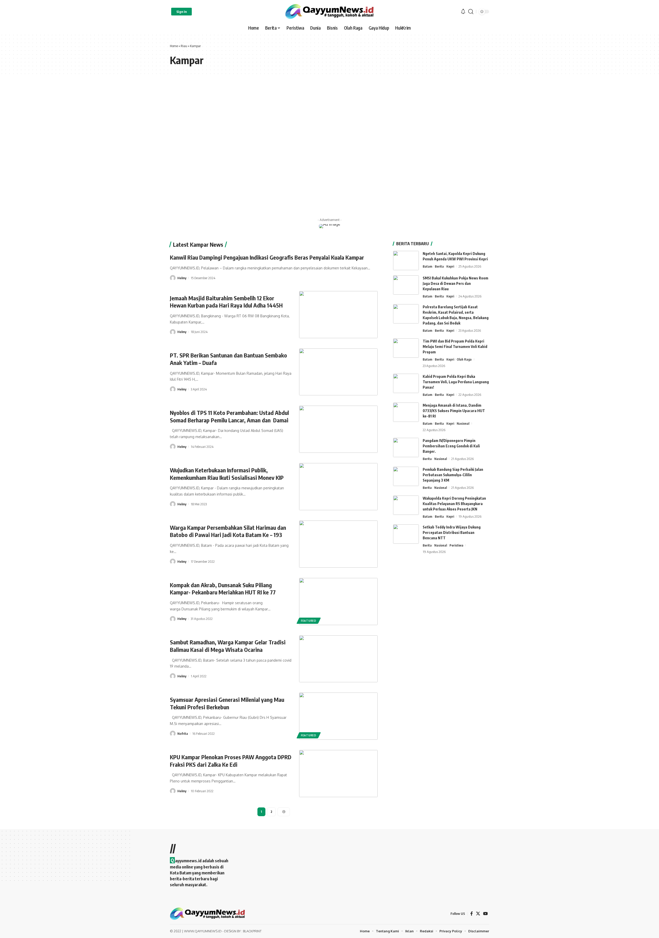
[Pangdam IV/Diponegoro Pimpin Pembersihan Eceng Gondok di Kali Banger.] (406, 447)
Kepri (450, 266)
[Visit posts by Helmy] (173, 278)
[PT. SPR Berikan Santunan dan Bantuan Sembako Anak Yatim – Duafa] (338, 372)
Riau (184, 46)
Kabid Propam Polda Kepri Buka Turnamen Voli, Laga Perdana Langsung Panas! (456, 381)
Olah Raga (464, 359)
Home (174, 46)
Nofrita (182, 733)
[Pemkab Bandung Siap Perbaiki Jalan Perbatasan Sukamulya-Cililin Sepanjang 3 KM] (406, 476)
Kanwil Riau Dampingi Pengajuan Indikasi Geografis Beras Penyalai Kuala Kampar (267, 257)
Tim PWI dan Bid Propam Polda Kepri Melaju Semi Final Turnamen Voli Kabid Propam (455, 346)
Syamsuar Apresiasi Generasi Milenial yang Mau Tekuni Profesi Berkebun (227, 703)
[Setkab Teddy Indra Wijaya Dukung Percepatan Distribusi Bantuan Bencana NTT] (406, 534)
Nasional (463, 423)
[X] (478, 913)
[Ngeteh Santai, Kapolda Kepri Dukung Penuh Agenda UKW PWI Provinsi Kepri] (406, 260)
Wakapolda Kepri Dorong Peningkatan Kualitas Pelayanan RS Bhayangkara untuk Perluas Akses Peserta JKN (454, 503)
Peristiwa (456, 545)
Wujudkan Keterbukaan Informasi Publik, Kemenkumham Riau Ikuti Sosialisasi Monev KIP (227, 473)
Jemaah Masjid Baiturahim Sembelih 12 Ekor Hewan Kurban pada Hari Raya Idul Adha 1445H (226, 301)
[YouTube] (485, 913)
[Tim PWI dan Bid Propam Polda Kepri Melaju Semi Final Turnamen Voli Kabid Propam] (406, 348)
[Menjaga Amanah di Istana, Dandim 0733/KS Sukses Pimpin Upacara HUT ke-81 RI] (406, 412)
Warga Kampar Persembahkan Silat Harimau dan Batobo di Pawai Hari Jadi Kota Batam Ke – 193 (228, 531)
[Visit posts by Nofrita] (173, 733)
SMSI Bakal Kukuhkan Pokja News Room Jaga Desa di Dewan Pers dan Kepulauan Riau (455, 283)
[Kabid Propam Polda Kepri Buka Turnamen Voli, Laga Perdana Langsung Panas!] (406, 383)
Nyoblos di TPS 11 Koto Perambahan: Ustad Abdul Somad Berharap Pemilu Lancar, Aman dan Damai (229, 416)
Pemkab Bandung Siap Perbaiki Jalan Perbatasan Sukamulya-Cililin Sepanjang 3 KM (453, 474)
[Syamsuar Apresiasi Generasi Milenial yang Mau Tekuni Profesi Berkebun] (338, 716)
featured (308, 620)
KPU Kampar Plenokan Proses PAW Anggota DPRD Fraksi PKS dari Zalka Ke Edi (230, 760)
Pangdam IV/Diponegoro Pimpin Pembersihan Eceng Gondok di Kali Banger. (451, 446)
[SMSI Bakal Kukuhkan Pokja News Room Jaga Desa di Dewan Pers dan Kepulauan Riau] (406, 285)
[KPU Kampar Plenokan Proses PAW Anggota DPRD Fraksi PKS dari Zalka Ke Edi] (338, 773)
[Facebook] (471, 913)
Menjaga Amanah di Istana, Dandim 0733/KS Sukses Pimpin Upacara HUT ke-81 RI (454, 410)
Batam (427, 266)
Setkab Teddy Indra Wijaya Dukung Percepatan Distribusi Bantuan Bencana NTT (452, 532)
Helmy (181, 278)
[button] (181, 11)
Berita (439, 266)
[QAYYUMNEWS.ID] (329, 11)
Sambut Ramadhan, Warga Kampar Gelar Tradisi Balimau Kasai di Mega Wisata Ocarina (227, 645)
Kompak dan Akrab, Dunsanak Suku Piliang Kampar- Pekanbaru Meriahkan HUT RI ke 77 (223, 588)
